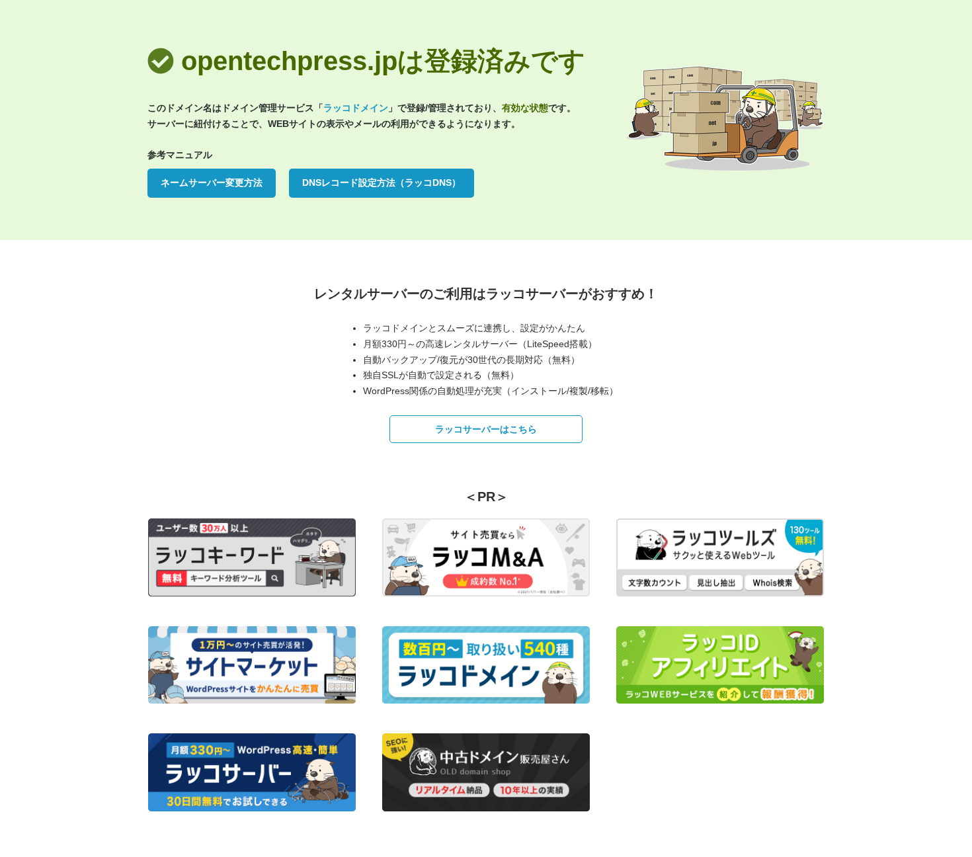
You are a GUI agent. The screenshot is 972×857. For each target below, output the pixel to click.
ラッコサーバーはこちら (486, 429)
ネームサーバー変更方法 (212, 182)
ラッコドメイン (355, 107)
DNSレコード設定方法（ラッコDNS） (381, 182)
